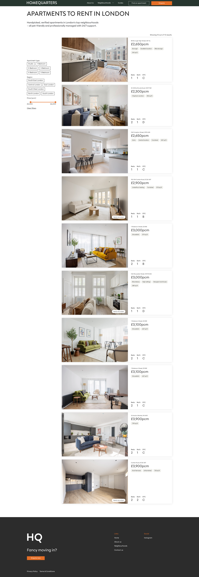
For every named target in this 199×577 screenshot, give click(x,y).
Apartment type (33, 61)
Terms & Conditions (47, 571)
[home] (42, 3)
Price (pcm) (31, 98)
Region (29, 77)
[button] (106, 3)
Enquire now (36, 558)
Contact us (118, 550)
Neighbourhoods (120, 546)
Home (116, 538)
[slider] (30, 102)
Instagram (148, 538)
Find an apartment (139, 3)
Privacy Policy (32, 571)
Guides (120, 3)
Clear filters (31, 108)
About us (117, 542)
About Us (90, 3)
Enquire (162, 3)
